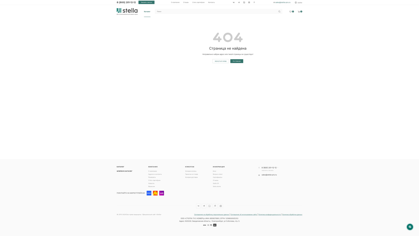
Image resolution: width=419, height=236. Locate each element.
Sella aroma (217, 186)
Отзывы (215, 180)
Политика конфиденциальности (269, 214)
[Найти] (279, 11)
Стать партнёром (154, 180)
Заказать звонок (267, 170)
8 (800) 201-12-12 (126, 2)
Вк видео (220, 206)
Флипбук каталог (124, 171)
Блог (214, 171)
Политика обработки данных (292, 214)
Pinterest (215, 206)
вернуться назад (220, 61)
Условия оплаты (190, 171)
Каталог (120, 167)
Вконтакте (198, 206)
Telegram (204, 206)
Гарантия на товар (191, 174)
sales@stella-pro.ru (282, 2)
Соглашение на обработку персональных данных (212, 214)
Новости (151, 183)
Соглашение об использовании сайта (244, 214)
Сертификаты (217, 177)
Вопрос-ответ (218, 174)
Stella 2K (216, 183)
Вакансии (151, 186)
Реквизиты (152, 177)
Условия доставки (191, 177)
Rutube (209, 206)
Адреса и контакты (155, 174)
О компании (152, 171)
